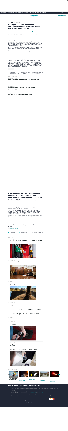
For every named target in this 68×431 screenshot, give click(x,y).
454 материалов (32, 379)
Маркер (10, 400)
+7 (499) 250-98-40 (33, 392)
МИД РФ (16, 228)
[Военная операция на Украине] (23, 376)
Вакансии (26, 385)
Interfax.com (15, 12)
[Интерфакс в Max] (31, 402)
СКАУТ (10, 399)
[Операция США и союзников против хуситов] (54, 376)
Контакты (10, 385)
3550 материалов (11, 380)
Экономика (10, 22)
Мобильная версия (3, 12)
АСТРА (10, 401)
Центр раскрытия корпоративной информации (31, 400)
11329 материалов (22, 380)
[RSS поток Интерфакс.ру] (29, 402)
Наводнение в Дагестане (42, 379)
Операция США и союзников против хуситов (53, 379)
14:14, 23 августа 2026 (15, 191)
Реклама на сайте (31, 385)
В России (10, 101)
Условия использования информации (54, 401)
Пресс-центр (21, 385)
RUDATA (26, 399)
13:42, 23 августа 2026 (15, 101)
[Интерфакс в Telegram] (27, 402)
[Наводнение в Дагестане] (44, 376)
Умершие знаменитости (33, 378)
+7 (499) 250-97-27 (40, 392)
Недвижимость (34, 12)
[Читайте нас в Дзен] (25, 402)
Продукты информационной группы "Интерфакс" (22, 395)
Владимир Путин (11, 144)
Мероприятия (44, 12)
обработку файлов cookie (48, 391)
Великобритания (11, 228)
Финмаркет (26, 12)
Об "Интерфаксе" (10, 12)
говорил (40, 59)
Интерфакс (34, 15)
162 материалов (42, 380)
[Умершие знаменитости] (34, 376)
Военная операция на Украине (23, 379)
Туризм (29, 12)
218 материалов (52, 381)
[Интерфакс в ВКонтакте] (28, 402)
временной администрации (13, 35)
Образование (39, 12)
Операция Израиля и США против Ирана (13, 379)
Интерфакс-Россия (20, 12)
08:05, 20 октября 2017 (16, 22)
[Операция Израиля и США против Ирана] (13, 377)
